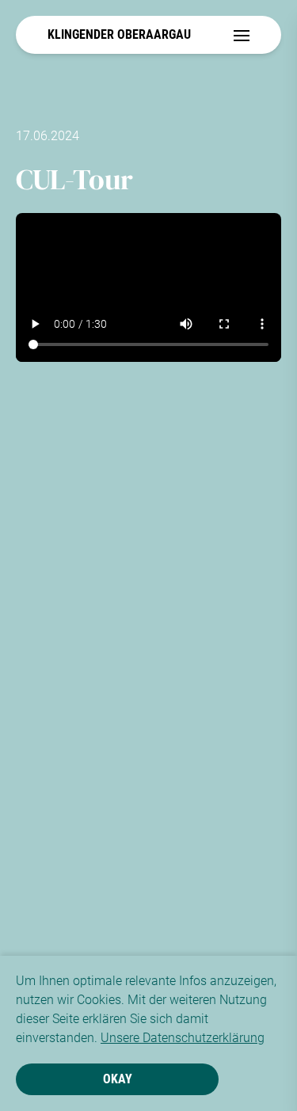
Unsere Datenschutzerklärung (183, 1037)
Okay (117, 1078)
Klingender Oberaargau (119, 34)
